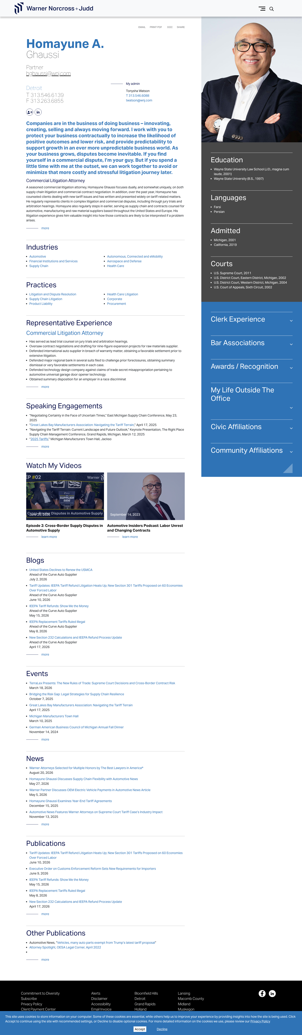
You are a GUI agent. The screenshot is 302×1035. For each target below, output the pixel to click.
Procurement (116, 304)
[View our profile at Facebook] (262, 993)
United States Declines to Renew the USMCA (60, 570)
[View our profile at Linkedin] (272, 993)
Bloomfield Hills (146, 993)
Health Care (115, 266)
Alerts (95, 993)
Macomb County (191, 998)
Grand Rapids (145, 1004)
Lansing (184, 993)
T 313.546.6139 (45, 94)
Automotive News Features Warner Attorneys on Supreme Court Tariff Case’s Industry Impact (96, 812)
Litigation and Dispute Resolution (52, 294)
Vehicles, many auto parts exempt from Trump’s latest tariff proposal (106, 943)
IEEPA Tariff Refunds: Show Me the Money (59, 606)
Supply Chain (38, 266)
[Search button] (271, 8)
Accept (140, 1029)
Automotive (37, 256)
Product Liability (40, 304)
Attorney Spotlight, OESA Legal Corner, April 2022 (65, 947)
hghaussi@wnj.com (48, 73)
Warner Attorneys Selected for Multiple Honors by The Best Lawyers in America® (86, 768)
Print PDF (156, 27)
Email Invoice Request (101, 1011)
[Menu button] (262, 8)
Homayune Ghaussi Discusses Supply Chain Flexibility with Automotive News (83, 779)
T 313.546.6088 (137, 96)
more (45, 228)
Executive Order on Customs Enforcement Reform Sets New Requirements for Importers (92, 869)
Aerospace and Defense (124, 261)
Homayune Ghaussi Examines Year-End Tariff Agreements (70, 801)
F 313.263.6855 (45, 100)
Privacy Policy (260, 1021)
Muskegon (186, 1009)
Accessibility (101, 1004)
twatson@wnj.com (139, 100)
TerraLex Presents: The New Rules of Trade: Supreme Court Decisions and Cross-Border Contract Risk (102, 683)
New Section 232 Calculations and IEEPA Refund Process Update (75, 637)
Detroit (34, 88)
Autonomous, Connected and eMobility (135, 256)
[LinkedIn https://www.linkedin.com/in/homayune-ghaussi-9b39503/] (38, 112)
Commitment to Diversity (40, 993)
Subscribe (29, 998)
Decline (162, 1029)
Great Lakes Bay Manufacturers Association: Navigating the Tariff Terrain (82, 425)
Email (142, 27)
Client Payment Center (38, 1009)
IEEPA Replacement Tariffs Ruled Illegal (57, 622)
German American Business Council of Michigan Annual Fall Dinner (76, 727)
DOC (170, 27)
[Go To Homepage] (54, 8)
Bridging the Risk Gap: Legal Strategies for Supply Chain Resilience (76, 694)
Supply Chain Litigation (45, 299)
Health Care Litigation (122, 294)
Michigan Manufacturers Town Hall (53, 716)
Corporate (114, 299)
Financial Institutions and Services (53, 261)
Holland (140, 1009)
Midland (184, 1004)
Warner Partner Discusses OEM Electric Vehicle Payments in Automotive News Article (89, 790)
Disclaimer (99, 998)
